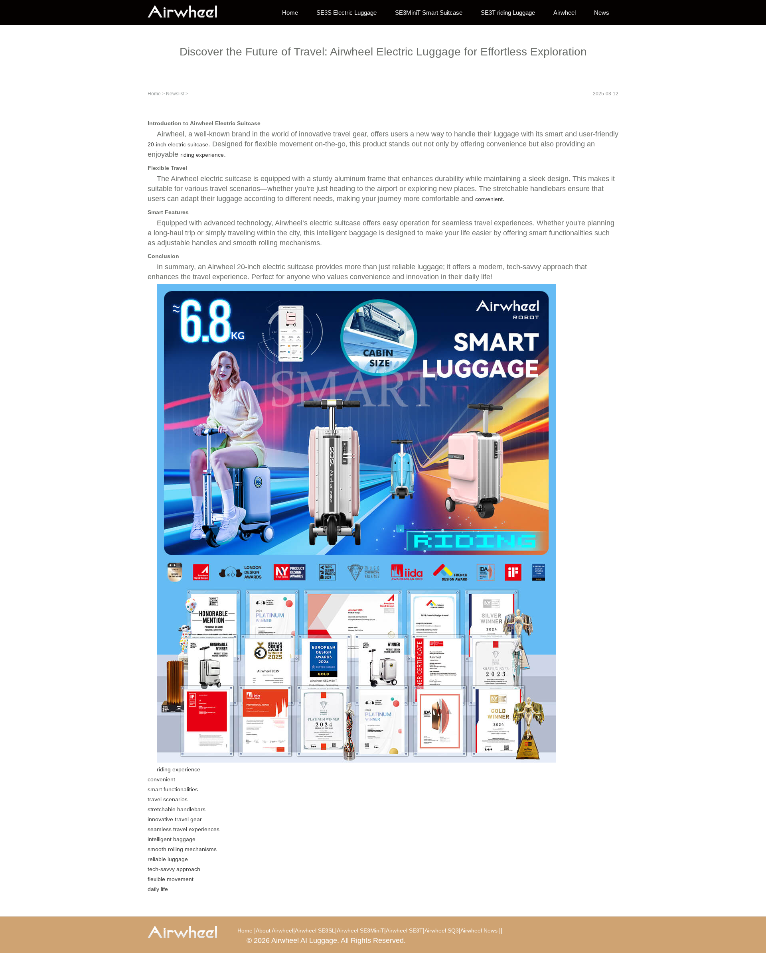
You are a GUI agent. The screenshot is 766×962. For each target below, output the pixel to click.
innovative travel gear (175, 819)
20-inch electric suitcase (178, 144)
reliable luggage (168, 859)
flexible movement (170, 879)
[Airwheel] (187, 12)
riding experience (202, 155)
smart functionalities (173, 789)
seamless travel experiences (183, 829)
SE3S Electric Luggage (346, 12)
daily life (158, 889)
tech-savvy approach (174, 869)
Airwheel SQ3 (441, 930)
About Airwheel (274, 930)
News (601, 12)
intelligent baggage (171, 839)
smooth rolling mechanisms (182, 849)
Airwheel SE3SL (315, 930)
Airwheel (564, 12)
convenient (489, 199)
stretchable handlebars (176, 809)
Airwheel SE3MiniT (360, 930)
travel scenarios (168, 799)
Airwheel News (479, 930)
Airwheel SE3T (404, 930)
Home (290, 12)
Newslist (175, 94)
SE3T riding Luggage (508, 12)
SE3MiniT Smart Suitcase (428, 12)
